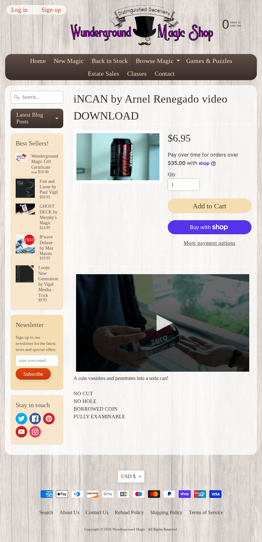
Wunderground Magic (129, 529)
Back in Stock (110, 60)
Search (46, 512)
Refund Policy (129, 512)
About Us (69, 512)
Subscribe (33, 374)
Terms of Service (206, 512)
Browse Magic (158, 62)
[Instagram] (35, 431)
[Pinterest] (49, 418)
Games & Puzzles (209, 60)
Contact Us (97, 512)
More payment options (209, 243)
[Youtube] (21, 431)
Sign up (51, 10)
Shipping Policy (166, 512)
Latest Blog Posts (39, 119)
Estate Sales (103, 73)
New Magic (69, 60)
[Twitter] (21, 418)
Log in (19, 10)
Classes (137, 73)
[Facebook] (35, 418)
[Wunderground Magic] (144, 27)
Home (38, 60)
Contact (165, 73)
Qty (171, 174)
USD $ (128, 476)
